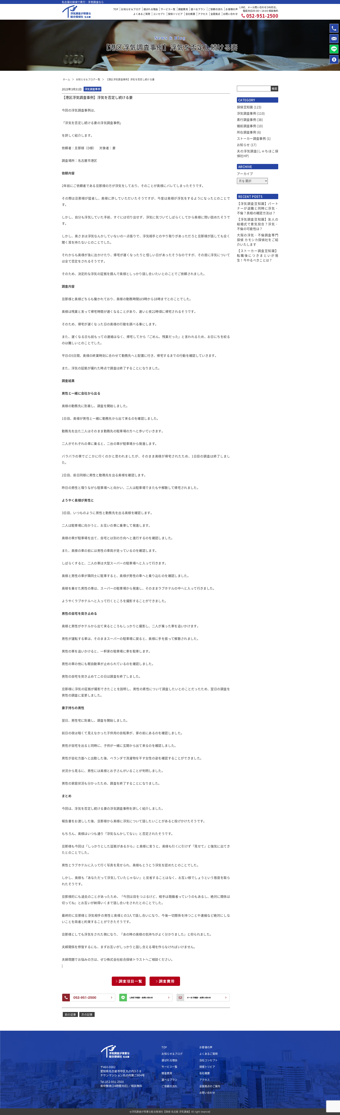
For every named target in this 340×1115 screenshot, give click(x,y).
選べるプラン (198, 9)
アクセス (203, 14)
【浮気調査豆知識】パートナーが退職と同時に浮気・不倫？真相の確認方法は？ (257, 208)
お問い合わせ (230, 14)
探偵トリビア (175, 14)
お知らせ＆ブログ (130, 9)
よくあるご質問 (141, 14)
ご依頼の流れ (215, 9)
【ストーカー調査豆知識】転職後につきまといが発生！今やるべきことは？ (257, 255)
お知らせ (243, 144)
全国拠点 (215, 14)
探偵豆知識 (245, 107)
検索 (274, 88)
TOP (115, 9)
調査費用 (183, 9)
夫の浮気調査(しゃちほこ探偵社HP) (257, 153)
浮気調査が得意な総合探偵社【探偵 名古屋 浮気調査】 (161, 1111)
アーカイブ (245, 173)
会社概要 (190, 14)
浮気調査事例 (246, 113)
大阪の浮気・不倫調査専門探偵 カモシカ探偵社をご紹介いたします (257, 240)
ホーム (66, 79)
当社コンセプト (208, 1060)
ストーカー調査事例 (251, 138)
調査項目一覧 (130, 981)
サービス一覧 (168, 9)
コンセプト (159, 14)
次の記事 (86, 1014)
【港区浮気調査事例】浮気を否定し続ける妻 (130, 79)
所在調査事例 (246, 132)
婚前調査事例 (246, 125)
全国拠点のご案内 (209, 1086)
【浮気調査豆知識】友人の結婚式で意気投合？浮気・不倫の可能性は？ (257, 224)
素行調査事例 (246, 119)
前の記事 (70, 1014)
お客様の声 (231, 9)
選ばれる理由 (150, 9)
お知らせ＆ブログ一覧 (88, 79)
